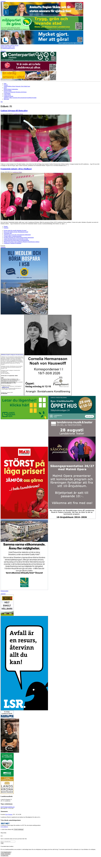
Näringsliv (18, 86)
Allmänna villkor (8, 97)
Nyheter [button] (6, 85)
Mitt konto (6, 99)
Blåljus (10, 86)
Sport (28, 86)
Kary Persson (9, 814)
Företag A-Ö (7, 92)
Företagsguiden (4, 591)
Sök (2, 843)
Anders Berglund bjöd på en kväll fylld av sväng (16, 239)
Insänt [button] (5, 87)
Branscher (13, 92)
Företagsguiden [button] (7, 90)
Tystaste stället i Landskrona (12, 236)
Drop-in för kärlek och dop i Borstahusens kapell (16, 232)
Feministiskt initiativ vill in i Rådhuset (16, 169)
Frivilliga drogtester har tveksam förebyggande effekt (19, 237)
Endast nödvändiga (5, 853)
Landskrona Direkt (18, 114)
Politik (25, 86)
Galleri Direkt (7, 94)
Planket (9, 89)
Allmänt (6, 86)
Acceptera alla (4, 855)
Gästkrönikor (14, 89)
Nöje (22, 86)
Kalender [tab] (6, 227)
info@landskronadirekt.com (8, 807)
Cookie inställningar (18, 829)
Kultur (13, 86)
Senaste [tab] (6, 226)
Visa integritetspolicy (6, 852)
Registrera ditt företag (21, 92)
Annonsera (15, 97)
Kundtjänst (29, 97)
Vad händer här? (8, 233)
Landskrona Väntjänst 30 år (12, 243)
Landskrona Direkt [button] (8, 96)
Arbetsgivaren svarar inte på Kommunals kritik (17, 234)
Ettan (5, 83)
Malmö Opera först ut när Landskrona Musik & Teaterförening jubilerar (21, 241)
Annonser (3, 1)
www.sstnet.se (4, 826)
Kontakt (34, 97)
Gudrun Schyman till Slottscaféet (14, 111)
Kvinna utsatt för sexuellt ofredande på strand (15, 230)
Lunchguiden (7, 93)
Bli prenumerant (22, 97)
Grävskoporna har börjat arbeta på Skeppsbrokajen (16, 240)
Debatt (5, 89)
